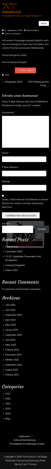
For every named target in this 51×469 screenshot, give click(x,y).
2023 (7, 75)
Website (6, 181)
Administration (32, 30)
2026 (7, 413)
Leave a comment (12, 33)
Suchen (6, 223)
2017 (7, 394)
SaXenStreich (11, 12)
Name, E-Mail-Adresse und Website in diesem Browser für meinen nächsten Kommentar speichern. (25, 203)
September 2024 (13, 315)
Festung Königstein (15, 265)
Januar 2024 (11, 330)
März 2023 (10, 345)
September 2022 (13, 365)
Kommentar (8, 112)
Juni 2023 (10, 340)
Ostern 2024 (11, 270)
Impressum (24, 436)
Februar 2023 (12, 350)
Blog (7, 418)
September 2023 (13, 335)
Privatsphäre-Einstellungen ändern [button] (27, 444)
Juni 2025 (10, 310)
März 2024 (10, 325)
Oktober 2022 (12, 360)
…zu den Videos (25, 70)
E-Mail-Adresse (10, 167)
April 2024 (10, 320)
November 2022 (13, 355)
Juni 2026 (10, 305)
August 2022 (11, 370)
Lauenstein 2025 (13, 251)
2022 (7, 398)
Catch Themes (29, 464)
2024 (7, 408)
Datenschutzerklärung (24, 440)
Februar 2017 (12, 375)
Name (5, 153)
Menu (44, 23)
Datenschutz (11, 246)
